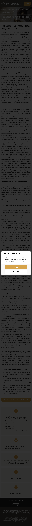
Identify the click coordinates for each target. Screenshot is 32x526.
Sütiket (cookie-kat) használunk (11, 256)
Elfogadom (16, 267)
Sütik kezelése (16, 271)
